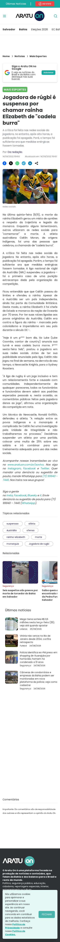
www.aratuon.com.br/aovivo (25, 464)
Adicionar (48, 72)
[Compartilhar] (36, 163)
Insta (9, 495)
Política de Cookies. (15, 933)
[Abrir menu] (4, 16)
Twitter (44, 468)
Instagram (14, 468)
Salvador (9, 29)
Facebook (29, 468)
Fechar (47, 914)
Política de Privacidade (15, 926)
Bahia (23, 29)
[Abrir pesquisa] (55, 16)
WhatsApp (28, 503)
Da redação (15, 152)
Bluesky (32, 495)
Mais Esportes (38, 56)
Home (6, 56)
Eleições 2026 (39, 29)
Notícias (20, 56)
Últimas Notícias (16, 4)
